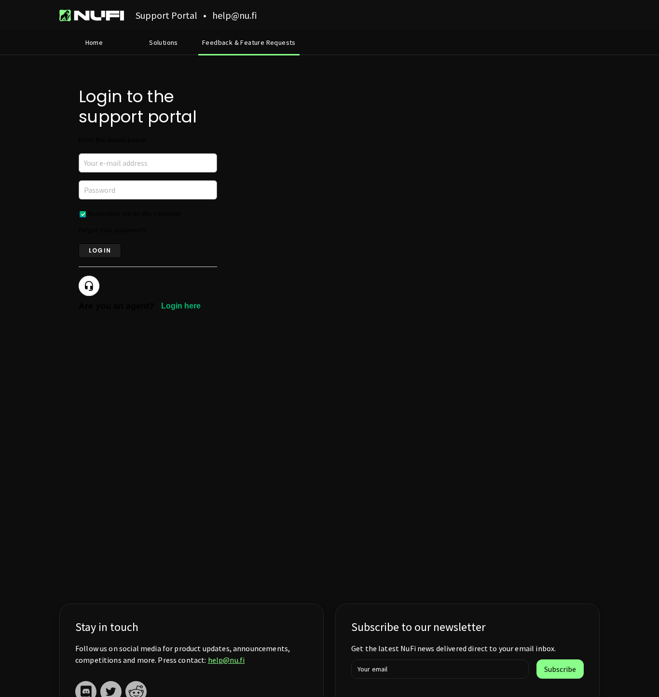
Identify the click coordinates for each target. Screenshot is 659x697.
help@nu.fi (226, 660)
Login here (181, 306)
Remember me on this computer (135, 213)
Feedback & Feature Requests (249, 42)
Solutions (163, 42)
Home (94, 42)
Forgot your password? (112, 230)
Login (100, 250)
